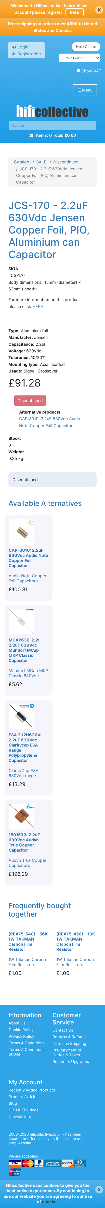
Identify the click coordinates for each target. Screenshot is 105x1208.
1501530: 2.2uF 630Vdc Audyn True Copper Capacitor (24, 842)
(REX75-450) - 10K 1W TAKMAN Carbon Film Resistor (75, 941)
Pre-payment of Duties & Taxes (66, 1052)
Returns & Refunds (69, 1036)
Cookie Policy (21, 1029)
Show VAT (91, 70)
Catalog (21, 161)
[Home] (52, 112)
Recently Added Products (32, 1090)
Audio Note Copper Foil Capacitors (27, 578)
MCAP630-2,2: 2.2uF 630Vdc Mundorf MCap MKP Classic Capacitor (24, 650)
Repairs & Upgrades (70, 1061)
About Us (17, 1023)
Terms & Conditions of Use (27, 1052)
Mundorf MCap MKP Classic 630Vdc (28, 673)
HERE (37, 306)
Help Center (86, 46)
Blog (13, 1103)
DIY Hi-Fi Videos (23, 1110)
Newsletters (20, 1116)
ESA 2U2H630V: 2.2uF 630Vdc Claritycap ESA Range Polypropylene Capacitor (25, 747)
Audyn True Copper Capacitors (27, 863)
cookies (50, 1201)
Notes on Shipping (69, 1043)
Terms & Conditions (27, 1042)
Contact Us (62, 1030)
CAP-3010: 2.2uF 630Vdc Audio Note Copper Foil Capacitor (49, 422)
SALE (41, 161)
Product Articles (23, 1096)
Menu (85, 90)
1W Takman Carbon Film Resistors (27, 962)
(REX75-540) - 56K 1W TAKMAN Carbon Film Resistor (28, 941)
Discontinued (65, 161)
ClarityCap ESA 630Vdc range (23, 773)
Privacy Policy (21, 1036)
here (74, 12)
